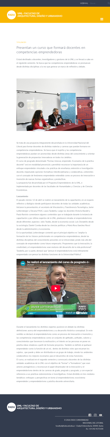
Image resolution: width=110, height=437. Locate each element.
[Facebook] (90, 415)
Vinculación (21, 42)
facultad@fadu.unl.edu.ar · (66, 426)
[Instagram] (95, 415)
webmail (84, 3)
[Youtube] (100, 415)
